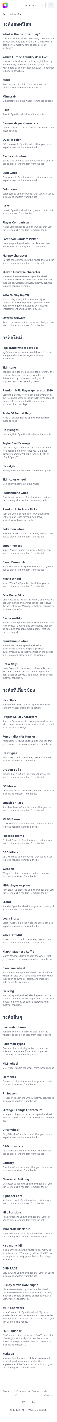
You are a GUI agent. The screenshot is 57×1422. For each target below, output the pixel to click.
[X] (23, 1402)
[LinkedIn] (33, 1402)
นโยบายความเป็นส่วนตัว (27, 1393)
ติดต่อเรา (6, 1393)
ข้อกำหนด (48, 1393)
